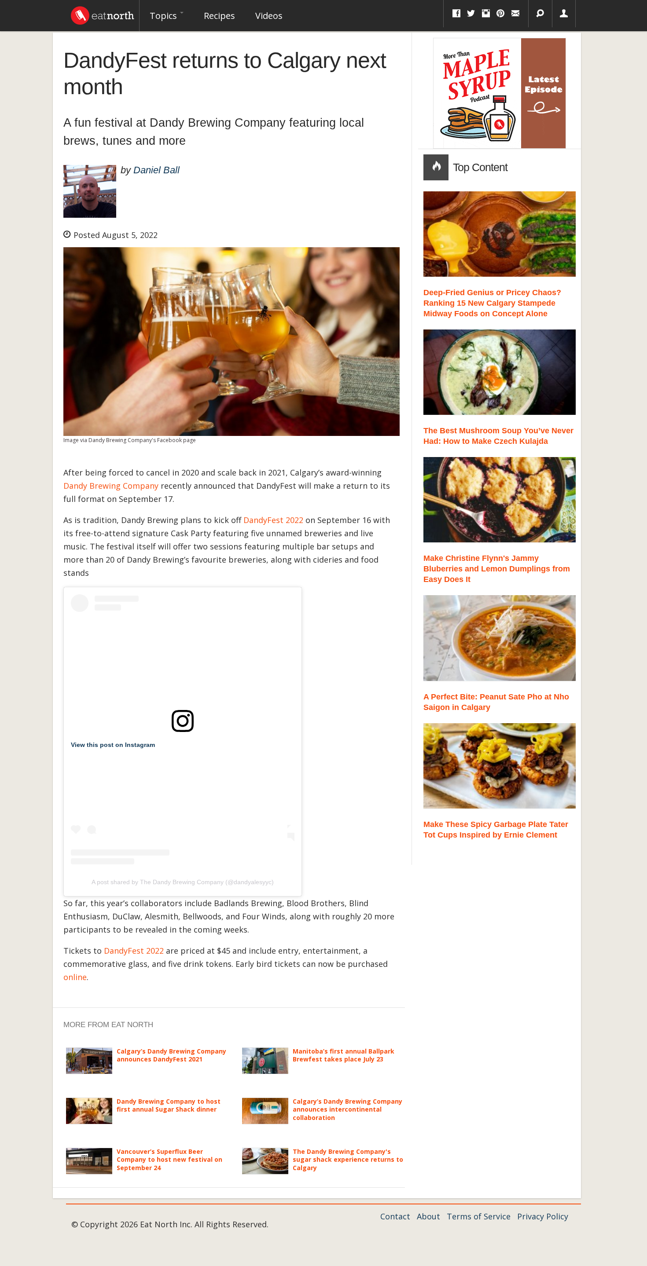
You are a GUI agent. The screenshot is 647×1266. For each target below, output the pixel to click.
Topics (164, 16)
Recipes (219, 16)
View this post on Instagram (113, 744)
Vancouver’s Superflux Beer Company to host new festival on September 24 (169, 1159)
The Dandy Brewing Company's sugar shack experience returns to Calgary (348, 1159)
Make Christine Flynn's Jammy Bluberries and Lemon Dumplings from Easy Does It (496, 569)
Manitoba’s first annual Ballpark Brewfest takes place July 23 (343, 1055)
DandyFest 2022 (273, 520)
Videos (269, 16)
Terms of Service (479, 1216)
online (75, 977)
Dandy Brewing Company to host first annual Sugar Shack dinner (169, 1105)
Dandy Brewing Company (110, 485)
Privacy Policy (542, 1216)
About (428, 1216)
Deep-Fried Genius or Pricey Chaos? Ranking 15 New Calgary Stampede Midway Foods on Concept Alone (492, 303)
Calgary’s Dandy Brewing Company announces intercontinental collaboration (347, 1109)
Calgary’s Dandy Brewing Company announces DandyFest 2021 (171, 1055)
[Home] (102, 13)
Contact (395, 1216)
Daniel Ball (156, 170)
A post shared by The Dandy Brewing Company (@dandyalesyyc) (183, 881)
